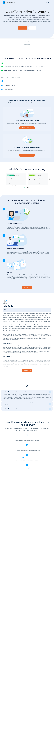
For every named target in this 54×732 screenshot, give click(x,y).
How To (27, 41)
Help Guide (27, 44)
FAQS (27, 48)
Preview (33, 28)
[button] (27, 392)
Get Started (21, 28)
